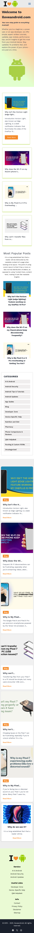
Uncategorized (10, 450)
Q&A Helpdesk (10, 439)
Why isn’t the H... (12, 504)
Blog (7, 407)
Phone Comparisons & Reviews (14, 433)
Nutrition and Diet (12, 422)
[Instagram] (21, 930)
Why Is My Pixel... (12, 617)
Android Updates (11, 397)
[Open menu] (29, 4)
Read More (11, 137)
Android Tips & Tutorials (14, 392)
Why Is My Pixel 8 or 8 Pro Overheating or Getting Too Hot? (17, 361)
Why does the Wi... (12, 561)
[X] (17, 930)
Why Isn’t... (8, 729)
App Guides (9, 402)
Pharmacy (9, 427)
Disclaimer (17, 909)
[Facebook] (13, 930)
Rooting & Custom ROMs (15, 444)
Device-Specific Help (13, 417)
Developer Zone (11, 412)
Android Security (11, 387)
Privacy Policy (17, 906)
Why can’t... (9, 673)
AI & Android (10, 381)
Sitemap (17, 913)
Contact (17, 903)
